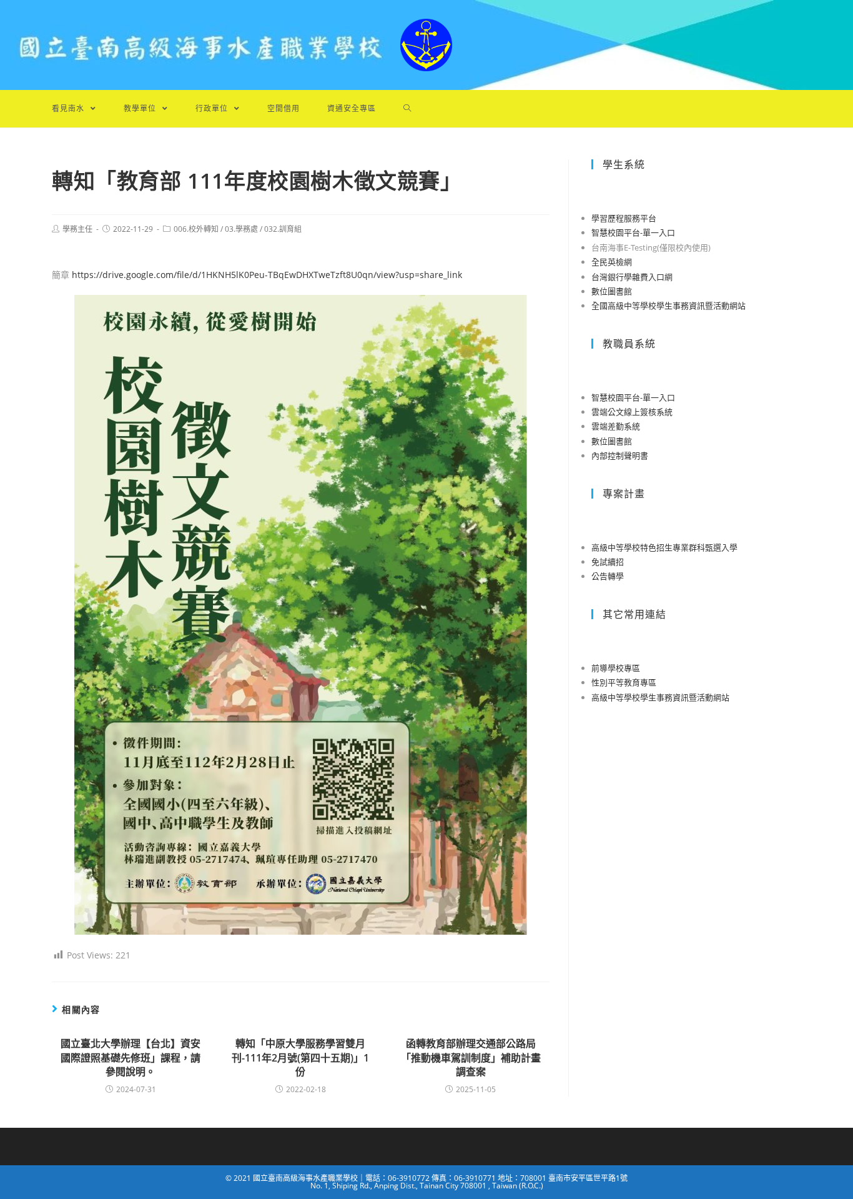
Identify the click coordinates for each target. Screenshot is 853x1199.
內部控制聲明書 (619, 455)
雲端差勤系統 (615, 426)
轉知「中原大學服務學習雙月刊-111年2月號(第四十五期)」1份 (300, 1057)
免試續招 (607, 561)
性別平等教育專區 (623, 682)
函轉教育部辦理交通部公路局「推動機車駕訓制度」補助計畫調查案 (471, 1057)
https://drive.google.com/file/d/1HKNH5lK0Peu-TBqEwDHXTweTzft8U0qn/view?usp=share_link (267, 275)
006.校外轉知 (196, 229)
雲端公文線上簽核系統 (632, 411)
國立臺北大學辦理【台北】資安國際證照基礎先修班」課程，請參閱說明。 (130, 1057)
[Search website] (407, 108)
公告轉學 (607, 576)
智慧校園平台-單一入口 (633, 232)
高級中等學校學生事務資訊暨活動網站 (660, 697)
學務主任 (77, 229)
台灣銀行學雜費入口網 (632, 276)
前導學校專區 (615, 668)
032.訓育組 (283, 229)
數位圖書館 (611, 291)
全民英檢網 (611, 261)
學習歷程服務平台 (623, 218)
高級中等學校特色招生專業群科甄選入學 (664, 547)
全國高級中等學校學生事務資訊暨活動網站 (668, 305)
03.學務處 (241, 229)
